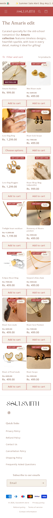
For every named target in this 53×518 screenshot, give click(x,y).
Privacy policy (39, 503)
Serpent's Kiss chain (35, 278)
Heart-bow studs (9, 325)
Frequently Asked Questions (21, 464)
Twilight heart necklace (12, 228)
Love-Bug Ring (8, 136)
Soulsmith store (22, 503)
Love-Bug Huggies (10, 182)
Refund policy (19, 507)
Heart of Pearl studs (11, 372)
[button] (6, 11)
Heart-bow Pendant (35, 325)
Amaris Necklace (9, 88)
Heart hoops (32, 372)
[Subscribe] (43, 483)
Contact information (28, 511)
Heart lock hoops (34, 136)
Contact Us (11, 444)
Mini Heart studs (34, 88)
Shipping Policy (14, 457)
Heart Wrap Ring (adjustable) (34, 183)
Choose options (14, 150)
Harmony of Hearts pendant (35, 229)
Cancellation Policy (16, 451)
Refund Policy (13, 437)
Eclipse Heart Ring (10, 278)
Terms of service (35, 507)
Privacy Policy (13, 431)
